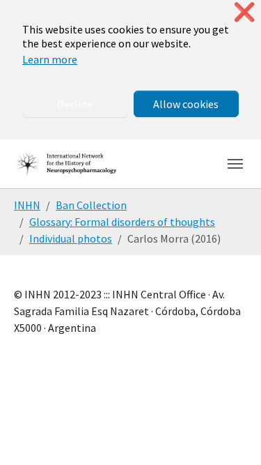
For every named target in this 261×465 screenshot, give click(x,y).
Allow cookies (186, 104)
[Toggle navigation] (235, 164)
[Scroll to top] (230, 434)
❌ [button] (244, 12)
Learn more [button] (49, 59)
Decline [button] (75, 104)
